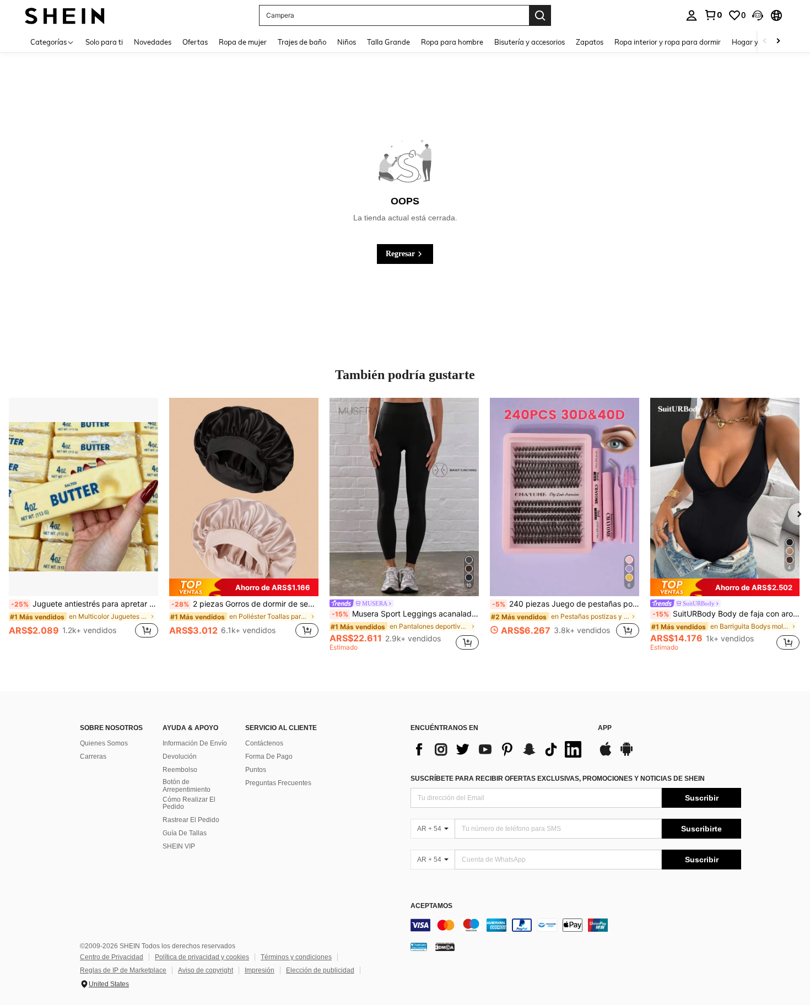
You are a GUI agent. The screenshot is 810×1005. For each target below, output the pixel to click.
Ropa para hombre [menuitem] (452, 41)
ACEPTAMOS (431, 906)
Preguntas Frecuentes (278, 783)
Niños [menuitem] (346, 41)
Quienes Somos (104, 743)
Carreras (93, 756)
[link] (713, 14)
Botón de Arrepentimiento (186, 785)
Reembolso (180, 770)
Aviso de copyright (205, 970)
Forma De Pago (269, 756)
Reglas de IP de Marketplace (123, 970)
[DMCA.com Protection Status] (445, 946)
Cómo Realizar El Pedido (189, 803)
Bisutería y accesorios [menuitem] (529, 41)
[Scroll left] (765, 41)
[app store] (605, 754)
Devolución (180, 756)
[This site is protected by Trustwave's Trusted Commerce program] (419, 946)
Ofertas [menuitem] (195, 41)
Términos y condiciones (296, 957)
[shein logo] (65, 15)
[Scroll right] (778, 41)
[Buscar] (540, 15)
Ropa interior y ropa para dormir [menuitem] (667, 41)
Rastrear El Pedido (191, 820)
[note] (243, 587)
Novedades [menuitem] (152, 41)
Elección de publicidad (320, 970)
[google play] (626, 754)
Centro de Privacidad (111, 957)
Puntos (255, 770)
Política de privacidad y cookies (202, 957)
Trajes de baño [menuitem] (302, 41)
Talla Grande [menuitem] (388, 41)
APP (605, 728)
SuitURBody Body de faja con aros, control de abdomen (726, 613)
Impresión (259, 970)
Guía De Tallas (185, 833)
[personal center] (691, 15)
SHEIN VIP (179, 846)
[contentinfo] (576, 925)
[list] (499, 749)
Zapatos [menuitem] (589, 41)
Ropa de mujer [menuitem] (243, 41)
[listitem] (83, 524)
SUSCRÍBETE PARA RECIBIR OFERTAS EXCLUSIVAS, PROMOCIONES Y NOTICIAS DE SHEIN (558, 778)
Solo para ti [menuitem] (104, 41)
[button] (757, 15)
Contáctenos (264, 743)
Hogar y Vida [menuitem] (753, 41)
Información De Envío (195, 743)
